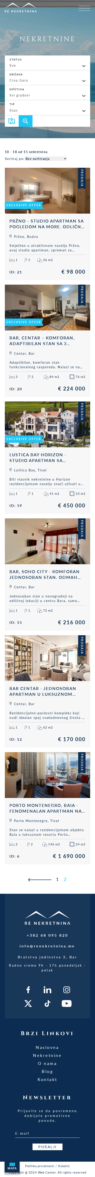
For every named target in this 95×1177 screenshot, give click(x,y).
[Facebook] (28, 989)
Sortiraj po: (15, 159)
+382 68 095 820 (47, 935)
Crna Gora (18, 80)
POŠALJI (47, 1146)
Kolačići (64, 1166)
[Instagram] (66, 989)
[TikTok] (47, 1003)
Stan (13, 110)
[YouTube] (66, 1003)
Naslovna (47, 1047)
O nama (47, 1063)
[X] (28, 1003)
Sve (12, 65)
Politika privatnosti (39, 1166)
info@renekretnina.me (47, 946)
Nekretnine (47, 1055)
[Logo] (29, 7)
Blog (47, 1071)
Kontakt (47, 1079)
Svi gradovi (19, 95)
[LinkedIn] (47, 989)
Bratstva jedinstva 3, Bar (47, 957)
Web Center (47, 1172)
